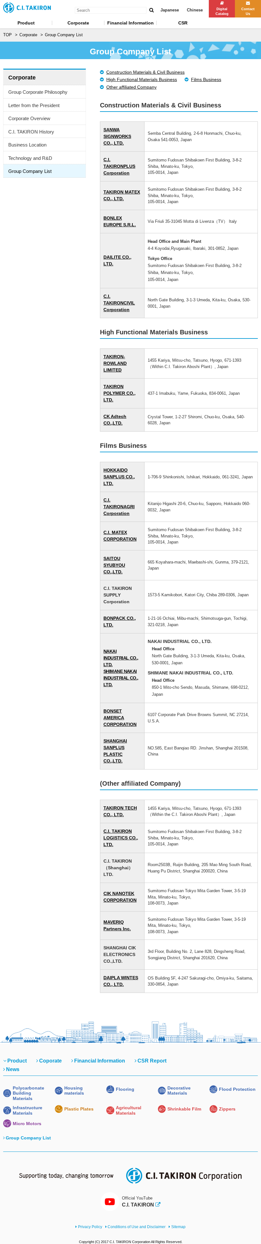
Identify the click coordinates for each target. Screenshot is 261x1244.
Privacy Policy (90, 1227)
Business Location (27, 144)
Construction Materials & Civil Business (145, 72)
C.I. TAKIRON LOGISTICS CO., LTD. (120, 838)
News (12, 1069)
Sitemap (178, 1227)
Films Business (206, 79)
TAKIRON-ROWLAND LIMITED (115, 363)
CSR (182, 22)
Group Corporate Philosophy (37, 92)
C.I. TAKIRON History (31, 131)
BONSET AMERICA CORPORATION (120, 717)
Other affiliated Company (131, 87)
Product (26, 22)
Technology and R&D (30, 158)
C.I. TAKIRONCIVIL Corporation (119, 303)
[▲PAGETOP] (245, 1228)
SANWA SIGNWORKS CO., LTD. (117, 136)
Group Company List (30, 171)
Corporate (78, 22)
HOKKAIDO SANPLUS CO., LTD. (119, 477)
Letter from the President (34, 105)
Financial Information (130, 22)
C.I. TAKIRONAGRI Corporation (119, 506)
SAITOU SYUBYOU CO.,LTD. (114, 565)
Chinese (195, 10)
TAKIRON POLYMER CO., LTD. (119, 393)
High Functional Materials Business (141, 79)
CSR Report (152, 1060)
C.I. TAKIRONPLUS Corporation (119, 166)
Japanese (169, 10)
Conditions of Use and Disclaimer (137, 1227)
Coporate (50, 1060)
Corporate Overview (29, 118)
